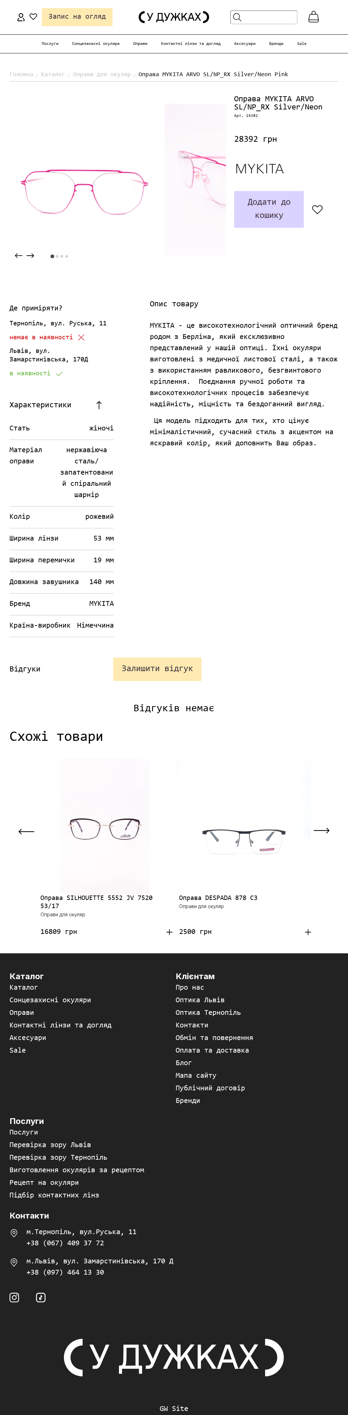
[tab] (52, 256)
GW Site (174, 1409)
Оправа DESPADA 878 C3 (218, 898)
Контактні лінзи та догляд (191, 43)
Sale (302, 43)
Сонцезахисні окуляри (96, 43)
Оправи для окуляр (102, 75)
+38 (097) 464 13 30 (65, 1273)
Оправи (140, 43)
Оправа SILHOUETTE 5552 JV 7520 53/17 (96, 902)
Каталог (53, 75)
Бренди (276, 43)
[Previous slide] (18, 256)
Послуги (50, 43)
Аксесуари (245, 43)
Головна (21, 75)
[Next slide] (30, 256)
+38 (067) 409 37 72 (65, 1243)
